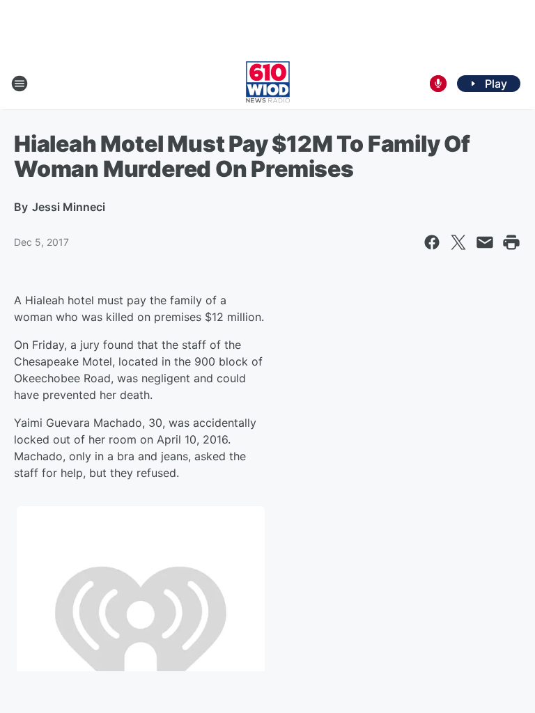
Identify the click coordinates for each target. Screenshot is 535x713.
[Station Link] (268, 83)
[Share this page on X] (458, 242)
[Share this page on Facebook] (432, 242)
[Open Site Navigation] (19, 83)
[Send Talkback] (438, 83)
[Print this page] (511, 242)
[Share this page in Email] (485, 242)
